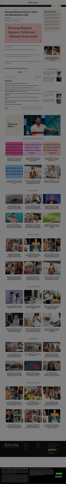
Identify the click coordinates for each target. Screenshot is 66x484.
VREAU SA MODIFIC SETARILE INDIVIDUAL (58, 476)
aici (2, 479)
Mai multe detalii (13, 473)
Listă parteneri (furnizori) (33, 475)
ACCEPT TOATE (59, 473)
